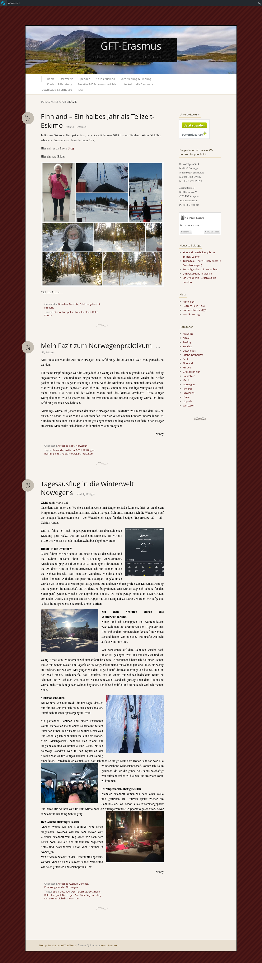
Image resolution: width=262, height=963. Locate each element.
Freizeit (187, 367)
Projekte (187, 388)
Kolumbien (189, 376)
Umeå (186, 397)
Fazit (71, 445)
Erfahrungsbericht (90, 304)
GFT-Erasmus (131, 45)
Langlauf (56, 895)
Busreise (49, 453)
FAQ (80, 89)
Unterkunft (50, 898)
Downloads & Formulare (57, 89)
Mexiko (187, 380)
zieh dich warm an (68, 898)
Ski (76, 895)
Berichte (73, 304)
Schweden (188, 393)
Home (50, 79)
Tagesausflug (93, 895)
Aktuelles (63, 304)
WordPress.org (191, 314)
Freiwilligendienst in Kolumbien (200, 269)
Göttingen (94, 891)
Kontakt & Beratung (59, 84)
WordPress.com (110, 945)
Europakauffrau (71, 312)
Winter (48, 315)
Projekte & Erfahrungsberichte (96, 84)
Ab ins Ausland (105, 79)
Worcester (188, 405)
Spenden (84, 79)
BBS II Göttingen (85, 450)
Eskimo (57, 312)
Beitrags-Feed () (194, 306)
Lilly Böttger (47, 352)
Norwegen (81, 445)
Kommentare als (194, 310)
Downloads (189, 350)
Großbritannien (191, 371)
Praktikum (87, 453)
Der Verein (66, 79)
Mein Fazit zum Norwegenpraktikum (96, 345)
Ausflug (73, 883)
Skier (82, 895)
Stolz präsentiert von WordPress (57, 945)
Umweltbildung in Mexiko (197, 273)
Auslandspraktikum (64, 450)
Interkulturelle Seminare (137, 84)
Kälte (95, 312)
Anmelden (188, 301)
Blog (71, 148)
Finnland (49, 307)
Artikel (186, 338)
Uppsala (187, 401)
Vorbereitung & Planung (135, 79)
